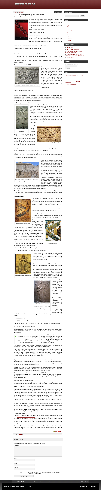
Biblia (68, 34)
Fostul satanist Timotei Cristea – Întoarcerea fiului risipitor (73, 52)
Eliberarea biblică (70, 77)
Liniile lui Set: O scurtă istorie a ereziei (26, 417)
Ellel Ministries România (71, 79)
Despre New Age (70, 47)
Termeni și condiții (46, 481)
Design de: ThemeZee (84, 481)
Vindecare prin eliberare (71, 84)
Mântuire (69, 28)
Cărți (68, 32)
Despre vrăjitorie (70, 57)
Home (68, 23)
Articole (20, 434)
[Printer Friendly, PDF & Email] (57, 431)
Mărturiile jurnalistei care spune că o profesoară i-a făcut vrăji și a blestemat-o (74, 55)
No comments (58, 12)
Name (15, 458)
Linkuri (68, 36)
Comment (16, 445)
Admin (15, 12)
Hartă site (69, 38)
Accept (93, 486)
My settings (83, 486)
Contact (69, 40)
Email (15, 463)
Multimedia (69, 30)
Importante (69, 25)
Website (16, 467)
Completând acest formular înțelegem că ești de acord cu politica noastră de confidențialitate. (44, 473)
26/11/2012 (20, 12)
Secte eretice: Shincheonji (73, 49)
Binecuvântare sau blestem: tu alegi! (74, 75)
